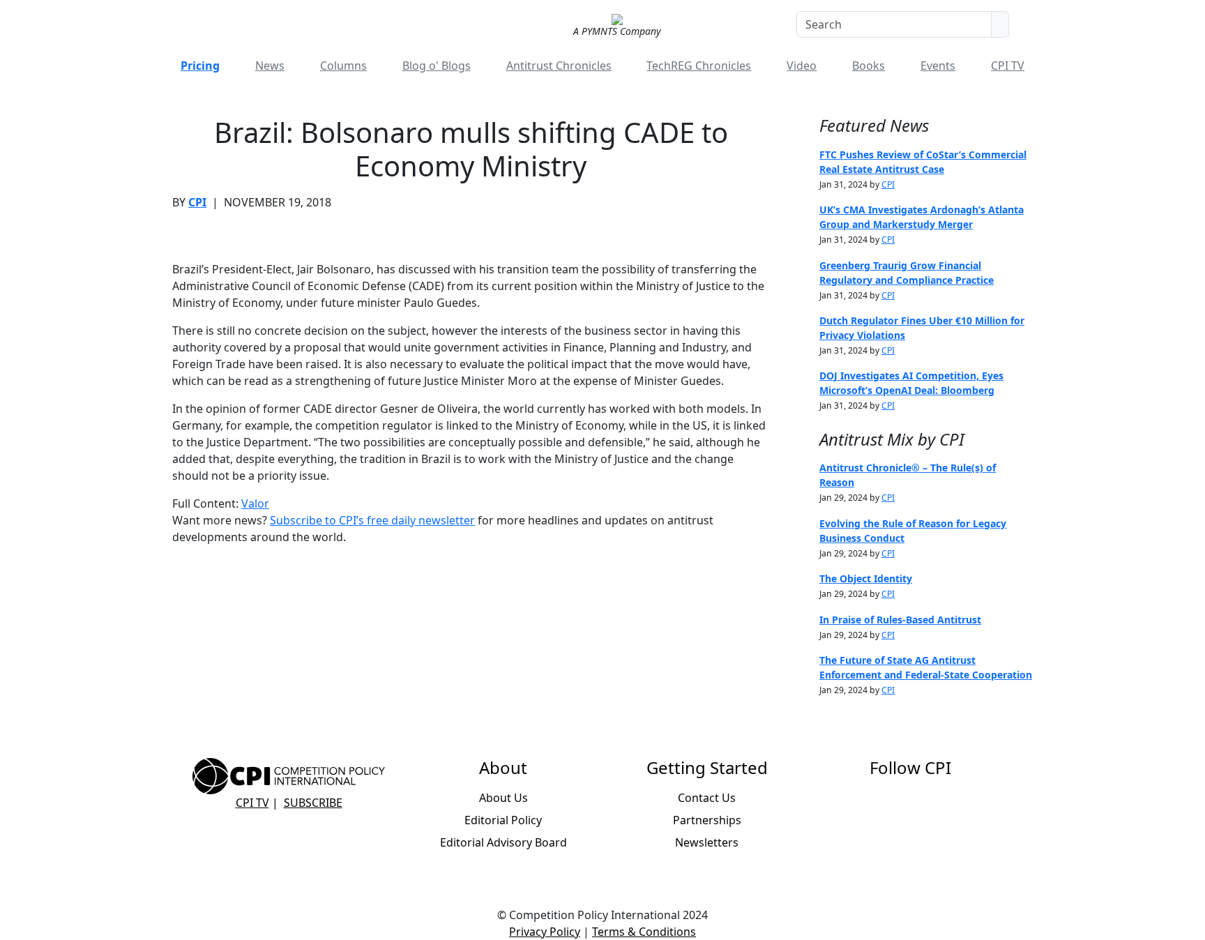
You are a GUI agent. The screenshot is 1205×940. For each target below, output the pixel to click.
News (270, 65)
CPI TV (1007, 65)
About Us (503, 797)
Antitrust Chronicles (559, 65)
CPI (197, 202)
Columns (343, 65)
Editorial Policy (503, 820)
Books (868, 65)
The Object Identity (865, 578)
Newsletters (706, 842)
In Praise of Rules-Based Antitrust (900, 619)
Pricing (200, 65)
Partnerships (707, 820)
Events (937, 65)
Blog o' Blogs (436, 65)
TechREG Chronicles (698, 65)
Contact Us (707, 797)
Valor (255, 503)
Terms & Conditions (644, 931)
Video (802, 65)
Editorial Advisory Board (503, 842)
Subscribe (313, 802)
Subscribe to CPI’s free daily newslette (370, 520)
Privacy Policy (544, 931)
